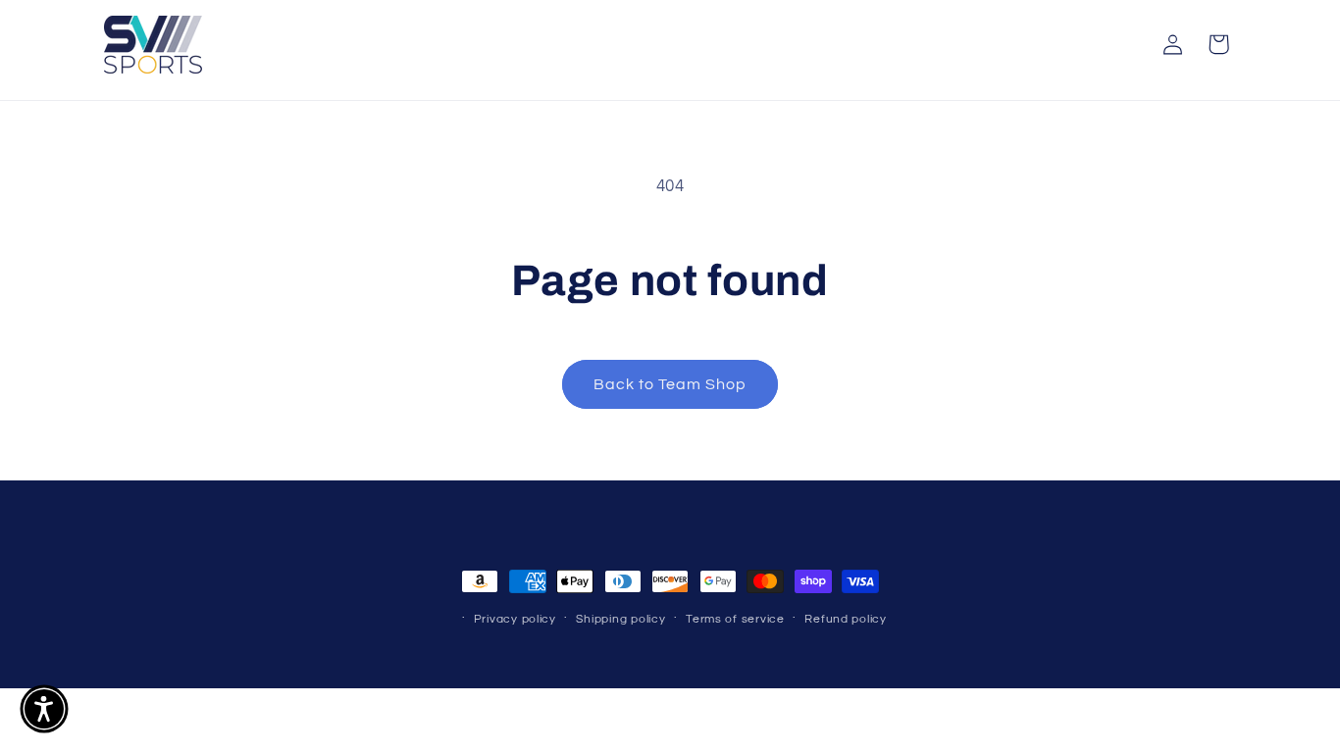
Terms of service (735, 619)
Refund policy (845, 619)
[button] (1218, 44)
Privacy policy (515, 619)
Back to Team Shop (670, 384)
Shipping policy (620, 619)
